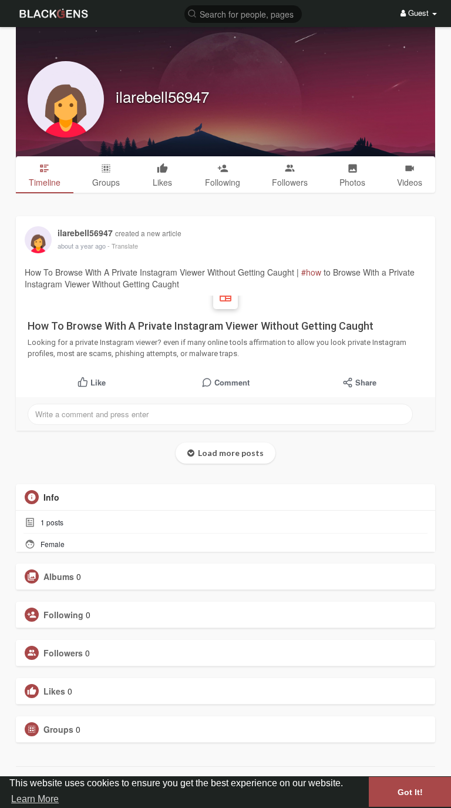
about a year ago (82, 245)
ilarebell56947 (162, 96)
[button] (243, 13)
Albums (58, 576)
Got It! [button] (410, 792)
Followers (63, 653)
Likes (54, 691)
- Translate (122, 245)
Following (63, 614)
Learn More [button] (35, 799)
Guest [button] (418, 12)
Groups (58, 729)
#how (311, 272)
